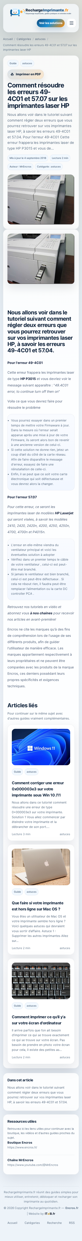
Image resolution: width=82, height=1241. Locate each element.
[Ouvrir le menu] (71, 23)
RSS (72, 1223)
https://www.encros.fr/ (22, 1147)
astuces (40, 39)
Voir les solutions (50, 23)
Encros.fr (71, 1208)
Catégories (24, 39)
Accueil (8, 39)
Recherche (54, 1223)
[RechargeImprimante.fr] (41, 12)
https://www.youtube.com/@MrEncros (32, 1165)
